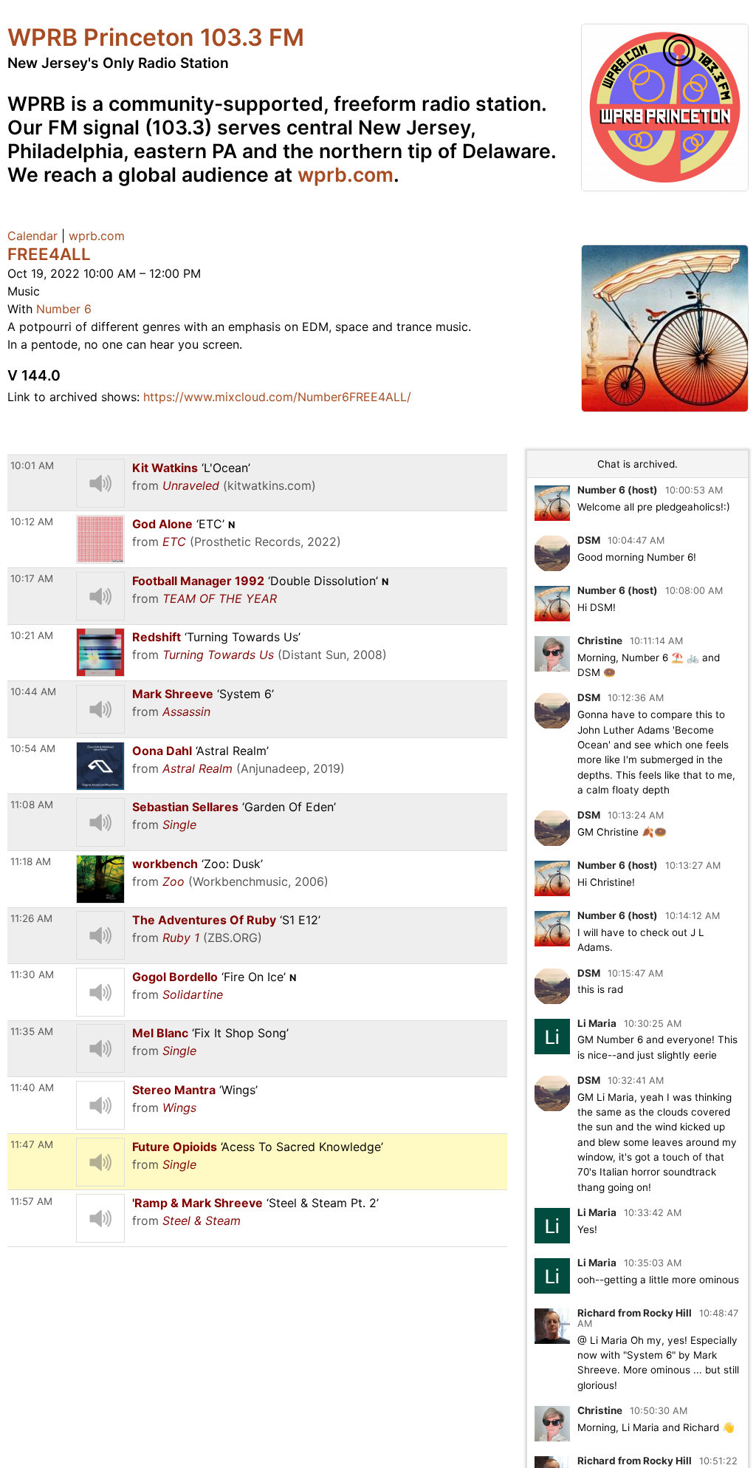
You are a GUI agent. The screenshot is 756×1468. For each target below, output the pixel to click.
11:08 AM (31, 804)
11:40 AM (32, 1087)
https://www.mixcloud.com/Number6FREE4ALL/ (277, 396)
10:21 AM (31, 635)
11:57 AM (31, 1201)
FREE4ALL (49, 254)
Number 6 (64, 308)
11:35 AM (31, 1031)
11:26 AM (31, 918)
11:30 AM (32, 974)
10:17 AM (31, 578)
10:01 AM (32, 465)
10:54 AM (32, 748)
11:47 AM (31, 1144)
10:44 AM (33, 691)
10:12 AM (31, 522)
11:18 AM (30, 861)
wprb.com (346, 174)
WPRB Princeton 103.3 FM (155, 37)
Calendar (32, 235)
